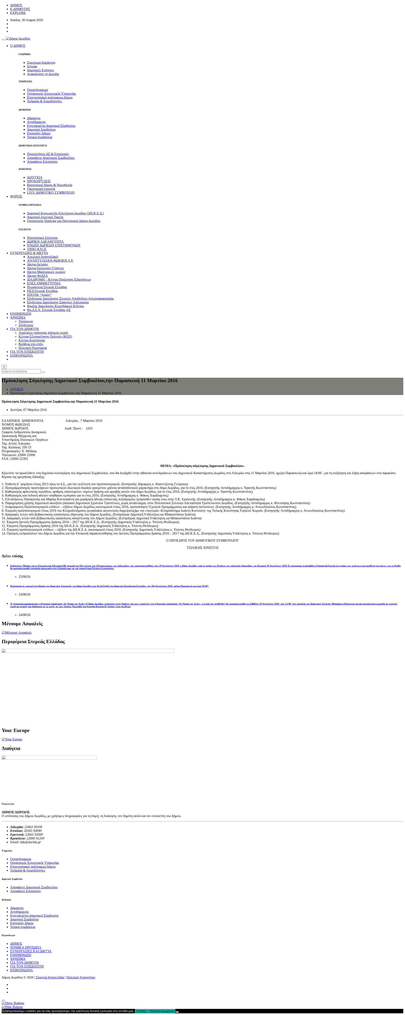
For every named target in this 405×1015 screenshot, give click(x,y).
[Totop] (3, 1000)
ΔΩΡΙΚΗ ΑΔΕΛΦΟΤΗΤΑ (45, 241)
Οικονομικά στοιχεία (41, 189)
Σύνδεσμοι (26, 325)
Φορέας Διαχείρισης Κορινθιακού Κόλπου (55, 306)
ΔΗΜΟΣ (16, 5)
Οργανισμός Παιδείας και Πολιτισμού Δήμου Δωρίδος (63, 221)
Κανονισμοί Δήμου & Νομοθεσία (49, 185)
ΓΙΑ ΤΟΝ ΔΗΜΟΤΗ (24, 962)
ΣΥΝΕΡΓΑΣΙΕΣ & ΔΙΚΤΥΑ (29, 253)
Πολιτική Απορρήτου (81, 977)
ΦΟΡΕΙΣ (16, 196)
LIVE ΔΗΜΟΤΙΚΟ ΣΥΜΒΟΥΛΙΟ (51, 192)
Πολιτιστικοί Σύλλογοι (42, 238)
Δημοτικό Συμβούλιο (41, 129)
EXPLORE (18, 13)
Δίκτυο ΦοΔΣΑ (37, 275)
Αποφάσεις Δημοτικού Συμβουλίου (50, 158)
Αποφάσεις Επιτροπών (42, 161)
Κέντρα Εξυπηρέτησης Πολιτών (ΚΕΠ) (45, 336)
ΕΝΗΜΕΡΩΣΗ (20, 313)
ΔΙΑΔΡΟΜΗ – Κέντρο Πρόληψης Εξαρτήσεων (59, 279)
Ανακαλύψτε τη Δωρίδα (43, 74)
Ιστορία (32, 66)
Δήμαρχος (33, 118)
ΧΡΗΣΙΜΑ (18, 959)
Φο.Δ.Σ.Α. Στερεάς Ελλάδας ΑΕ (49, 310)
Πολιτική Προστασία (33, 348)
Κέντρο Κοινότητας (32, 340)
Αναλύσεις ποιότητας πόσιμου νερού (43, 332)
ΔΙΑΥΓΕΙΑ (34, 177)
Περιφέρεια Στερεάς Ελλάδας (47, 287)
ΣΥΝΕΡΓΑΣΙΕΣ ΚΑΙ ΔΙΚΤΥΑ (31, 951)
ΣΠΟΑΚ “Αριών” (39, 294)
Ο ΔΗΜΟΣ (17, 45)
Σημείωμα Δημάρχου (41, 62)
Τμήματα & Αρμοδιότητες (44, 101)
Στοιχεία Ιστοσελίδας (50, 977)
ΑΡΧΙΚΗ (16, 389)
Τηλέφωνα (26, 321)
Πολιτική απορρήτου (161, 1011)
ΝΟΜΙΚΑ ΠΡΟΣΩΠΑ (25, 947)
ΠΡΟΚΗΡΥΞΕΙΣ (39, 181)
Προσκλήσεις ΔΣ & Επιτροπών (48, 154)
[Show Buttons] (13, 1003)
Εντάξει (141, 1011)
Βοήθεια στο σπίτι (31, 344)
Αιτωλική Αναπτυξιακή (42, 256)
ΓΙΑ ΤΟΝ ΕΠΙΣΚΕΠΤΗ (27, 351)
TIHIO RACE (36, 249)
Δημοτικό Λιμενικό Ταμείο (45, 217)
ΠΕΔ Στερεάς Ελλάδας (42, 291)
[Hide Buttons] (12, 1007)
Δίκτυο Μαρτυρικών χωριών (46, 272)
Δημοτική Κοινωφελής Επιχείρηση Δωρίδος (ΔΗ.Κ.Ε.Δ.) (65, 213)
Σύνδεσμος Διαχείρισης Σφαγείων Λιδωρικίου (58, 302)
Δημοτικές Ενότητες (40, 70)
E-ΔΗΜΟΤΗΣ (20, 9)
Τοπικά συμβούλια (39, 137)
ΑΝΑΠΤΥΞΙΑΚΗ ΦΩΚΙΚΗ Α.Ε (50, 260)
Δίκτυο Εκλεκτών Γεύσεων (45, 268)
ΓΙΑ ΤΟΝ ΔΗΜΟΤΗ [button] (24, 329)
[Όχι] (177, 1012)
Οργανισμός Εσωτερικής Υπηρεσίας (51, 93)
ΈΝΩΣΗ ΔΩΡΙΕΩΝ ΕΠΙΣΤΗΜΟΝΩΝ (53, 245)
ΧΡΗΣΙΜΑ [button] (18, 317)
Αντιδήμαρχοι (36, 122)
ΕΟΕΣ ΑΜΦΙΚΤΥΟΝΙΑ (44, 283)
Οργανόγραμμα (37, 90)
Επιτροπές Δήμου (38, 133)
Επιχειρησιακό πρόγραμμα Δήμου (50, 97)
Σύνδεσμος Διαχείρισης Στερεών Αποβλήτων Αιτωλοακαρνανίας (70, 298)
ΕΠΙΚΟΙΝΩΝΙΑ (21, 355)
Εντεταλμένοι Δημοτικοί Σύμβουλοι (51, 125)
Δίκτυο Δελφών (37, 264)
